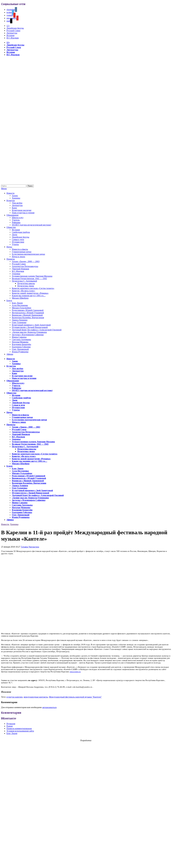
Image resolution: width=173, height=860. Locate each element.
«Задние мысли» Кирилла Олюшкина (29, 332)
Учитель (16, 220)
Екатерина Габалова (21, 347)
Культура (10, 200)
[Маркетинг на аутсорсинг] (86, 855)
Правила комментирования (19, 728)
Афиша (9, 354)
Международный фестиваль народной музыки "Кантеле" (75, 697)
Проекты (10, 259)
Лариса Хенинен (19, 320)
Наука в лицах (18, 256)
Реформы (16, 222)
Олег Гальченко (19, 322)
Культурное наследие (21, 210)
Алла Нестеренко (20, 305)
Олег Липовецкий (20, 349)
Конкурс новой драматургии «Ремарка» (30, 293)
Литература (11, 33)
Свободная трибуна (21, 232)
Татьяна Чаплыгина (30, 547)
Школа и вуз (17, 217)
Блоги (9, 300)
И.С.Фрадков (12, 38)
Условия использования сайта (20, 731)
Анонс (15, 195)
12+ (8, 26)
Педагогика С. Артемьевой (24, 281)
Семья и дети (18, 239)
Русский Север (13, 30)
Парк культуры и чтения (23, 213)
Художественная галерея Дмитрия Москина (32, 276)
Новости (10, 193)
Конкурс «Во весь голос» (23, 291)
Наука (9, 247)
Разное (9, 726)
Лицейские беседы (15, 28)
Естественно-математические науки (28, 254)
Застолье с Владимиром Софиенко (28, 334)
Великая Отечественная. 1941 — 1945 (29, 278)
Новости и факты (20, 249)
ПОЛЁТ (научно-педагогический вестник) (31, 225)
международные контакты (36, 697)
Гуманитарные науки (21, 252)
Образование (12, 215)
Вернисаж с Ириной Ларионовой (27, 315)
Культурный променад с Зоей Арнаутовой (31, 325)
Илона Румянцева (20, 352)
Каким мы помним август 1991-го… (29, 295)
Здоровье (16, 273)
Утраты (15, 244)
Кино (14, 208)
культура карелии (14, 697)
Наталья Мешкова (20, 342)
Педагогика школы (26, 283)
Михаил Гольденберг (21, 308)
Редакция (10, 723)
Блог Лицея (17, 303)
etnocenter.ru (75, 672)
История (10, 35)
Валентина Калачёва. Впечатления (28, 317)
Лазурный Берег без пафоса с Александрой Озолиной (36, 330)
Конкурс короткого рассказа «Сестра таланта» (33, 288)
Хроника (16, 198)
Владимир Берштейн (21, 344)
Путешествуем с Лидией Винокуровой (30, 327)
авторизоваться (49, 707)
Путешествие (18, 242)
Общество (11, 227)
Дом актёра (17, 203)
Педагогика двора (25, 286)
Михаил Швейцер (20, 298)
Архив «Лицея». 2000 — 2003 (25, 261)
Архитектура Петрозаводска (25, 266)
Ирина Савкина (19, 337)
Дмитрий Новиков (20, 269)
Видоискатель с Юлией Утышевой (28, 313)
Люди (14, 234)
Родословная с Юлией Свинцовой (28, 310)
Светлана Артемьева (21, 339)
